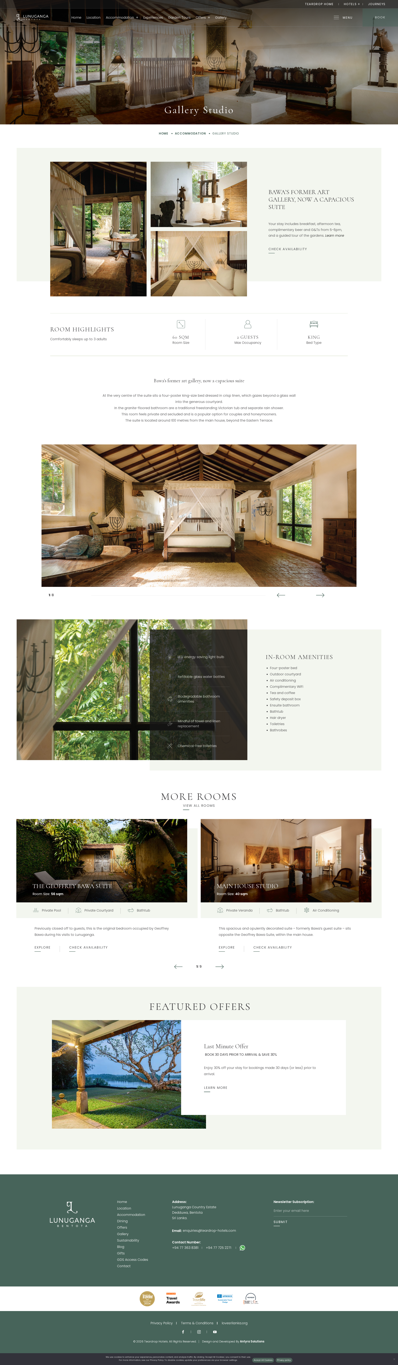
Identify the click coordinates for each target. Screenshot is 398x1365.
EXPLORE (43, 947)
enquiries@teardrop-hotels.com (209, 1230)
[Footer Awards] (147, 1299)
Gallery (221, 17)
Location (93, 17)
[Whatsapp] (257, 1248)
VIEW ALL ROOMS (199, 805)
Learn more (334, 235)
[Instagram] (199, 1332)
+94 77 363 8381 (185, 1247)
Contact (124, 1266)
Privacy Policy (161, 1323)
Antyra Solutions (252, 1341)
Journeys (377, 4)
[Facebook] (183, 1332)
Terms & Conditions (197, 1323)
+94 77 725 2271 (218, 1247)
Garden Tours (179, 17)
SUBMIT (281, 1222)
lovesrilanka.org (235, 1323)
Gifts (121, 1254)
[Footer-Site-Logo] (83, 1234)
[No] (394, 1359)
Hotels (350, 4)
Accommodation (120, 17)
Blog (120, 1247)
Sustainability (128, 1241)
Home (76, 17)
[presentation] (282, 595)
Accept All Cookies (263, 1360)
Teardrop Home (319, 4)
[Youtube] (215, 1332)
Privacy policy (284, 1360)
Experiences (153, 17)
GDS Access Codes (132, 1260)
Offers (201, 17)
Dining (122, 1221)
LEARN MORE (215, 1087)
